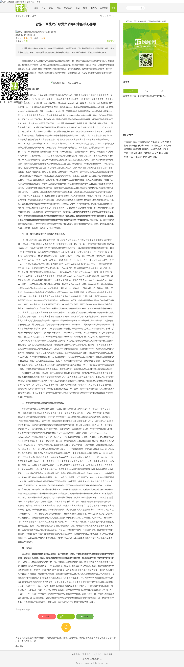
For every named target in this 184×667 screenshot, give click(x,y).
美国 (135, 142)
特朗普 (168, 142)
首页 (36, 8)
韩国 (140, 153)
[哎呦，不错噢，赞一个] (66, 616)
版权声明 (108, 654)
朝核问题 (137, 149)
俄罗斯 (141, 146)
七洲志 (94, 8)
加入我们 (97, 654)
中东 (126, 153)
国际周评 (104, 8)
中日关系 (138, 157)
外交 (44, 8)
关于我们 (76, 654)
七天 (146, 91)
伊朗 (145, 157)
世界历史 (146, 149)
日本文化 (167, 146)
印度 (161, 153)
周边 (59, 8)
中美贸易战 (156, 149)
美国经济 (128, 149)
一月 (161, 91)
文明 (150, 157)
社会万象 (158, 146)
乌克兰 (155, 153)
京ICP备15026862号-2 (92, 659)
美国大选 (133, 153)
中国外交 (155, 142)
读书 (114, 8)
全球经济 (147, 153)
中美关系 (128, 142)
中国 (131, 157)
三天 (131, 91)
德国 (155, 157)
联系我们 (87, 654)
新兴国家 (68, 8)
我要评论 (111, 41)
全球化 (165, 149)
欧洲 (26, 41)
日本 (162, 142)
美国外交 (133, 146)
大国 (51, 8)
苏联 (166, 153)
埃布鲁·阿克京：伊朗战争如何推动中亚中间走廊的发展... (148, 96)
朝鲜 (126, 146)
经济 (85, 8)
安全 (78, 8)
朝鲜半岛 (149, 146)
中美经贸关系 (144, 142)
